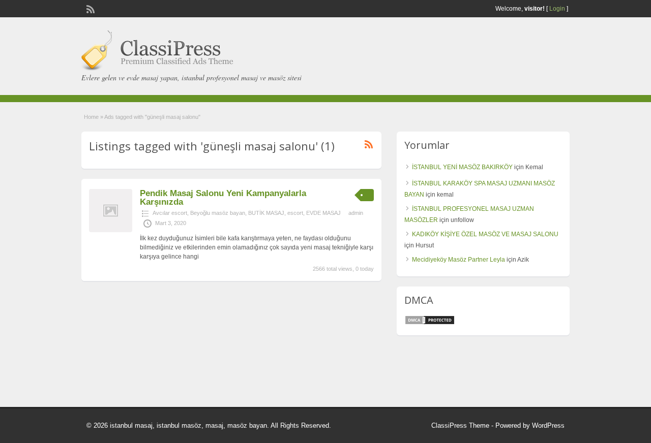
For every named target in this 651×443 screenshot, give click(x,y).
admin (355, 213)
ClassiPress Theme (460, 425)
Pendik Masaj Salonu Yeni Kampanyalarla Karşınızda (223, 197)
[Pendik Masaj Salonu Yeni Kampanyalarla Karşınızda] (110, 230)
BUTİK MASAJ (266, 213)
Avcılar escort (170, 213)
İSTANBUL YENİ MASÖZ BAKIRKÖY (462, 167)
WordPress (548, 425)
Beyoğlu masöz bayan (217, 213)
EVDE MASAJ (323, 213)
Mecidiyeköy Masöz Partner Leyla (458, 259)
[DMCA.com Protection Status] (429, 323)
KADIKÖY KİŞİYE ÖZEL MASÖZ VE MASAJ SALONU (485, 234)
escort (295, 213)
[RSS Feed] (89, 8)
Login (557, 8)
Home (91, 117)
